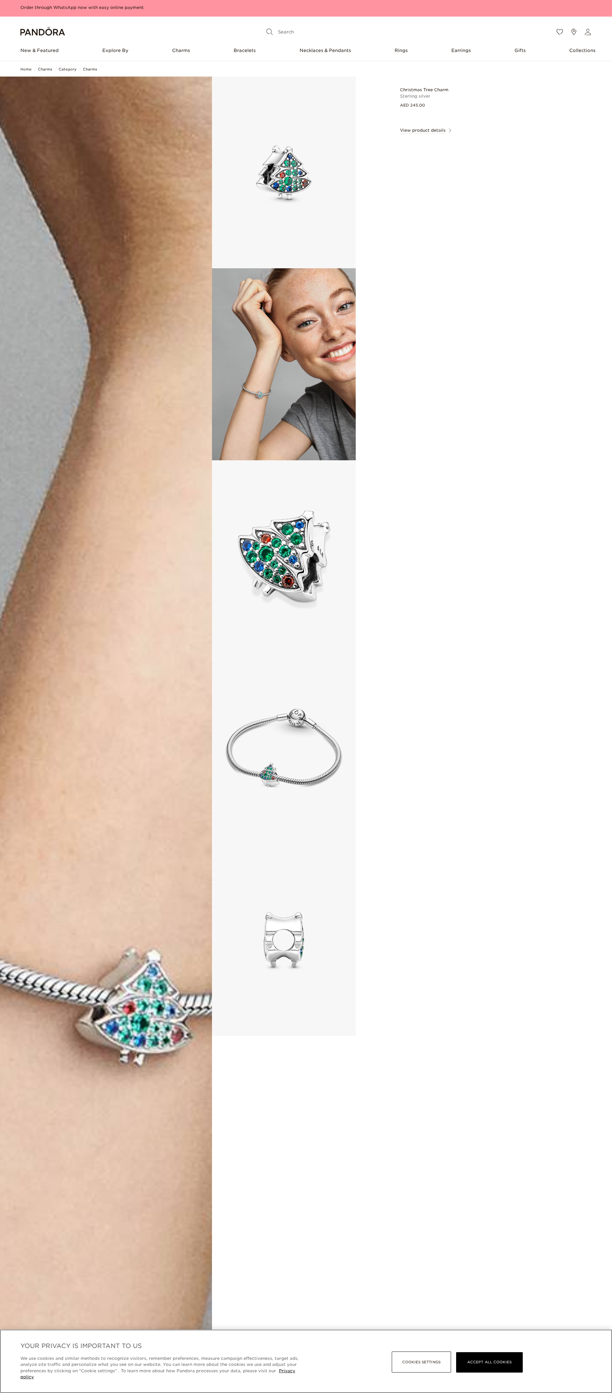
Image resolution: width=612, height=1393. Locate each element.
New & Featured (39, 50)
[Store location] (574, 32)
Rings (401, 50)
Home (26, 69)
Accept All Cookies (489, 1362)
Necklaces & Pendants (325, 50)
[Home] (42, 32)
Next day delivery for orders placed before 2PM (72, 7)
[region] (306, 1361)
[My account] (588, 32)
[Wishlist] (560, 32)
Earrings (461, 50)
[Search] (269, 32)
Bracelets (245, 50)
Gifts (520, 50)
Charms (181, 50)
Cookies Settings (421, 1362)
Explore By (115, 50)
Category (67, 69)
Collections (582, 50)
